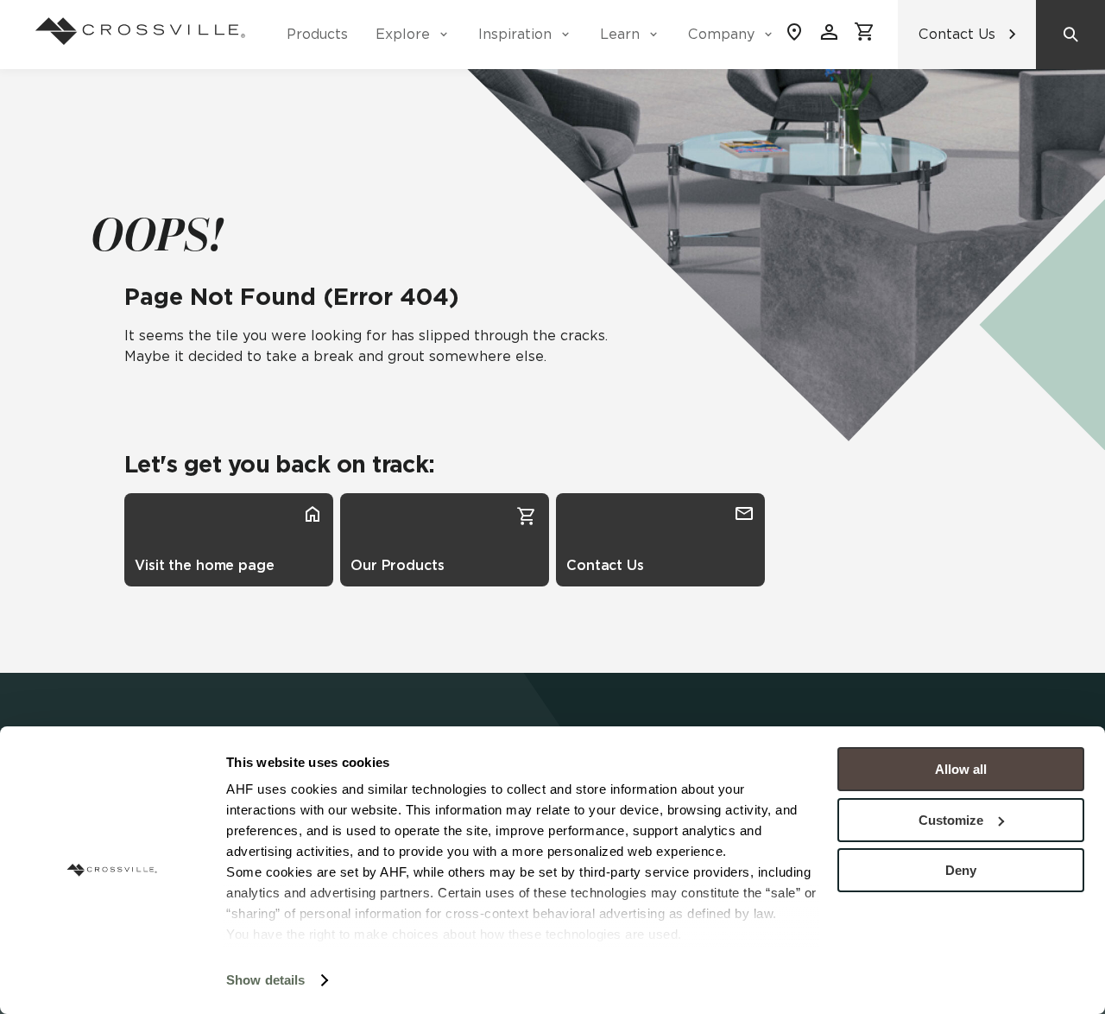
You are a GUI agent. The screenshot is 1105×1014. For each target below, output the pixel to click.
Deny (960, 870)
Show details (265, 980)
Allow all (961, 769)
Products (317, 34)
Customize (951, 820)
